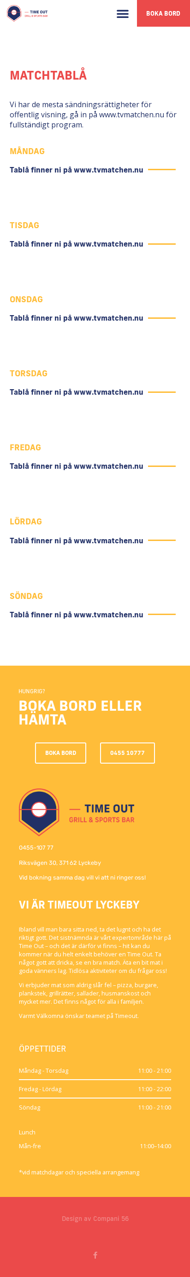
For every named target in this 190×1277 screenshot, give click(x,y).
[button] (122, 13)
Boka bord (163, 13)
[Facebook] (95, 1255)
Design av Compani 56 (95, 1218)
